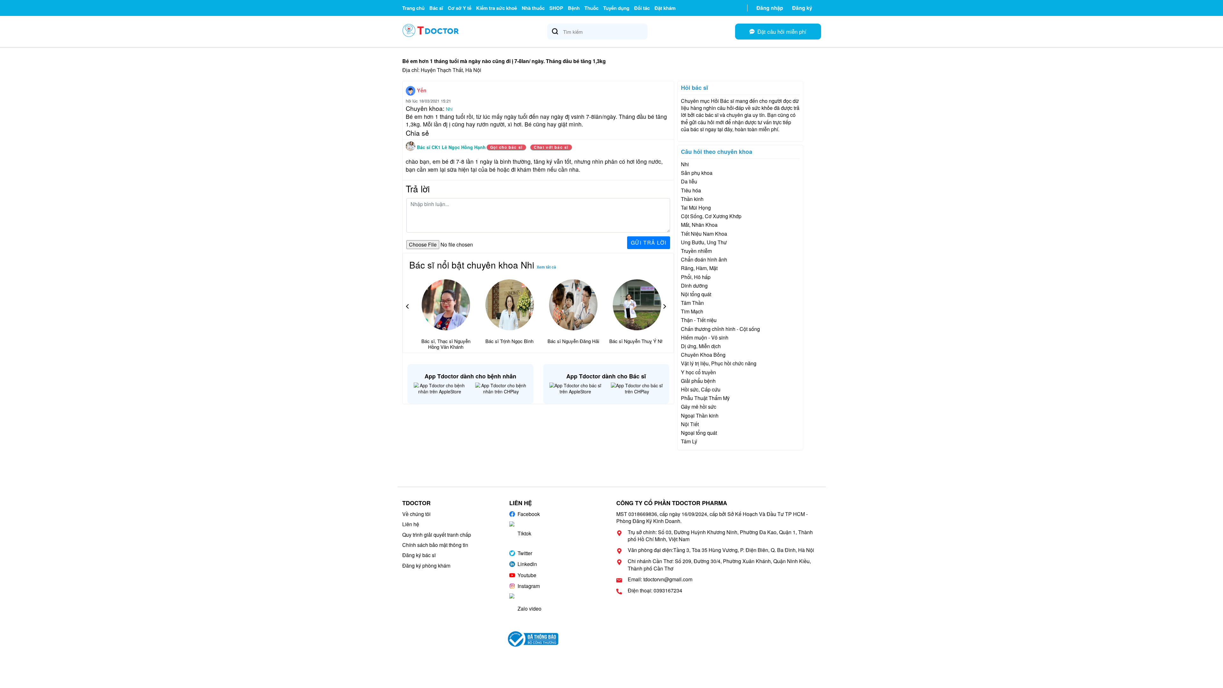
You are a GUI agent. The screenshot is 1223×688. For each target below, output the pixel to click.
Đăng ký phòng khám (426, 565)
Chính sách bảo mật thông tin (435, 544)
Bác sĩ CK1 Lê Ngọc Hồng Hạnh (452, 147)
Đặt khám (665, 7)
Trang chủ (413, 7)
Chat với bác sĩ (551, 147)
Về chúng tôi (416, 514)
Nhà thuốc (533, 7)
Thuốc (591, 7)
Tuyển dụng (616, 7)
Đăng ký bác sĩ (419, 555)
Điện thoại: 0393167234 (655, 590)
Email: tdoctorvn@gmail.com (660, 579)
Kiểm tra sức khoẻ (496, 7)
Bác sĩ (436, 7)
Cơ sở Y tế (459, 7)
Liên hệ (410, 524)
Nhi (449, 109)
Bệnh (574, 7)
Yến (421, 90)
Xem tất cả (546, 267)
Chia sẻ (417, 133)
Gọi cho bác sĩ (506, 147)
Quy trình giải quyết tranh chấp (436, 534)
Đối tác (642, 7)
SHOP (556, 7)
